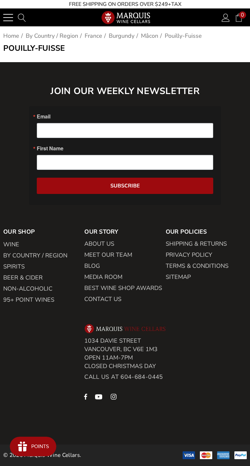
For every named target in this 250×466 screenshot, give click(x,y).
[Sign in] (226, 17)
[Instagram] (114, 396)
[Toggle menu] (8, 17)
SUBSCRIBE (125, 185)
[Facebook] (86, 396)
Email (43, 116)
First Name (50, 148)
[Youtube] (99, 396)
